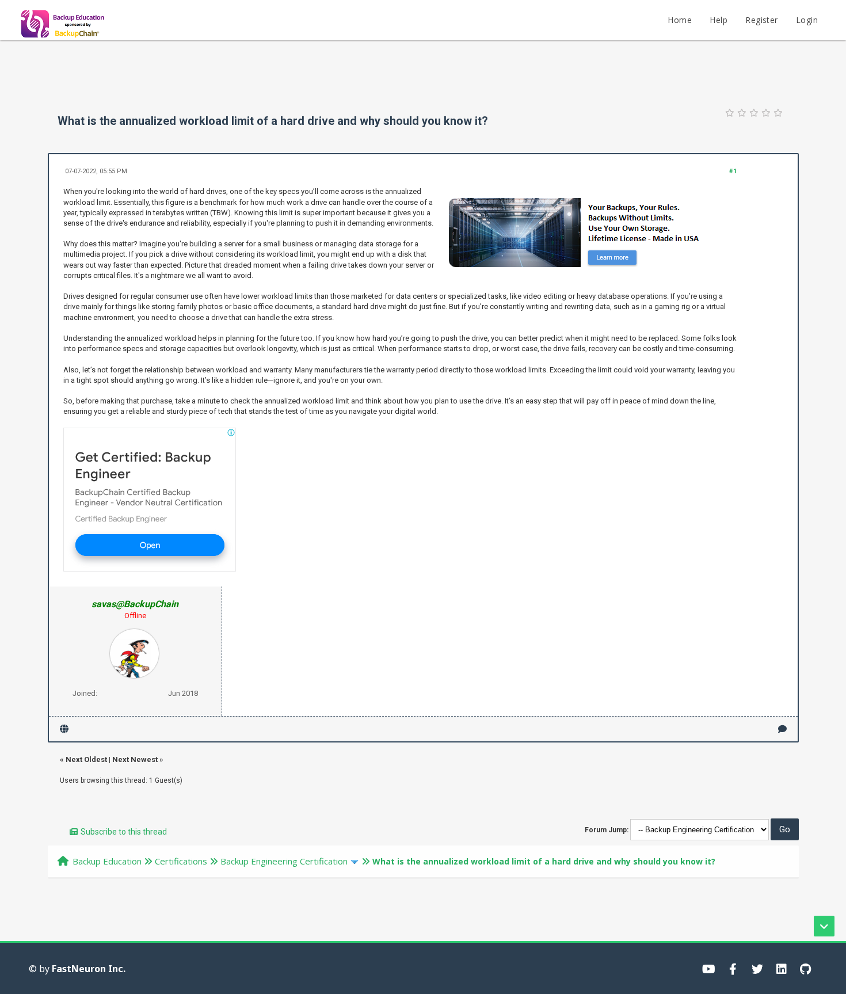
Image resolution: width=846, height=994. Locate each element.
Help (718, 19)
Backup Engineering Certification (284, 861)
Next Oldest (86, 759)
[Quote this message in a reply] (782, 729)
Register (761, 19)
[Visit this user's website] (64, 729)
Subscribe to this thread (124, 831)
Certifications (181, 861)
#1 (733, 171)
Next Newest (135, 759)
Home (680, 19)
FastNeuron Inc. (88, 968)
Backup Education (107, 861)
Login (807, 19)
